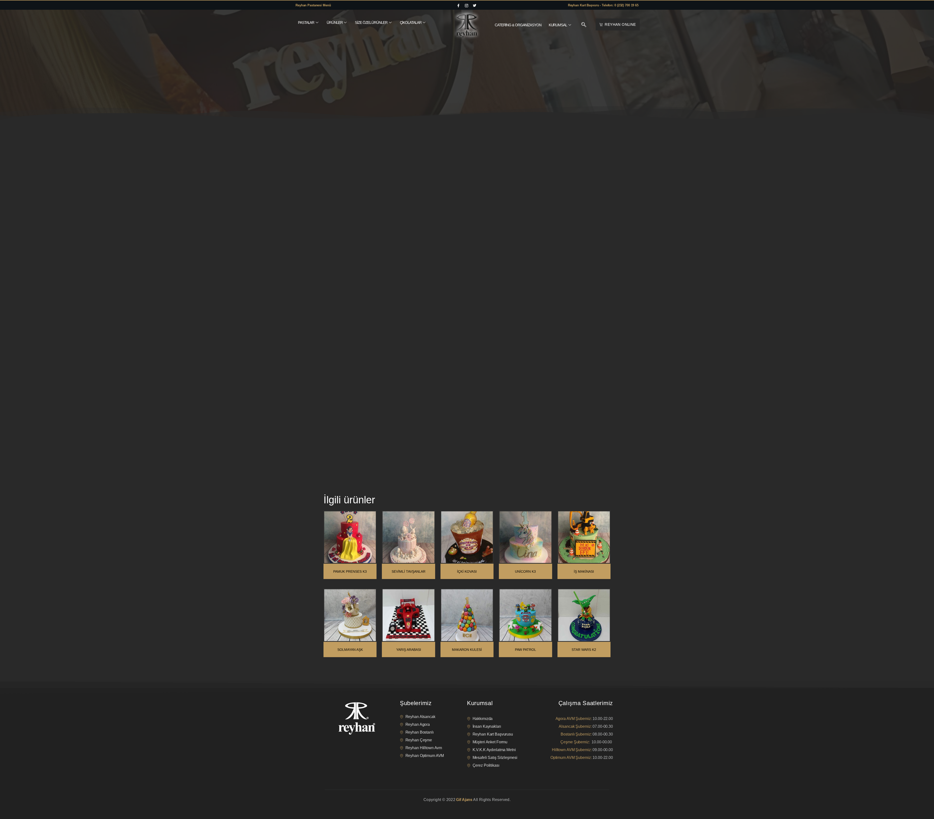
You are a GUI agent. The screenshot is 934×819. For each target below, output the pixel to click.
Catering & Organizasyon (518, 25)
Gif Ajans (464, 800)
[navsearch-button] (584, 25)
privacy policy (333, 806)
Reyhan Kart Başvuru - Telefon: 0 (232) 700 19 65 (603, 5)
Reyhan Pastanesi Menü (313, 5)
